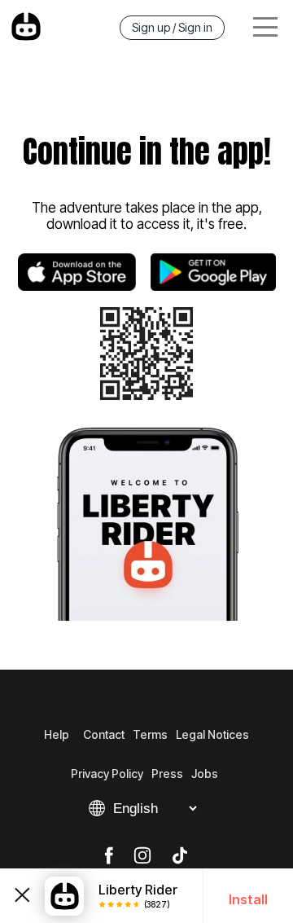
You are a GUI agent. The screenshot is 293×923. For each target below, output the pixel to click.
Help (56, 734)
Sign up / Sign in (172, 27)
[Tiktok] (180, 856)
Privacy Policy (107, 773)
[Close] (22, 895)
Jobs (204, 773)
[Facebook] (108, 856)
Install (248, 899)
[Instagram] (142, 856)
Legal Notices (212, 734)
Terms (150, 734)
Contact (104, 734)
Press (167, 773)
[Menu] (265, 27)
